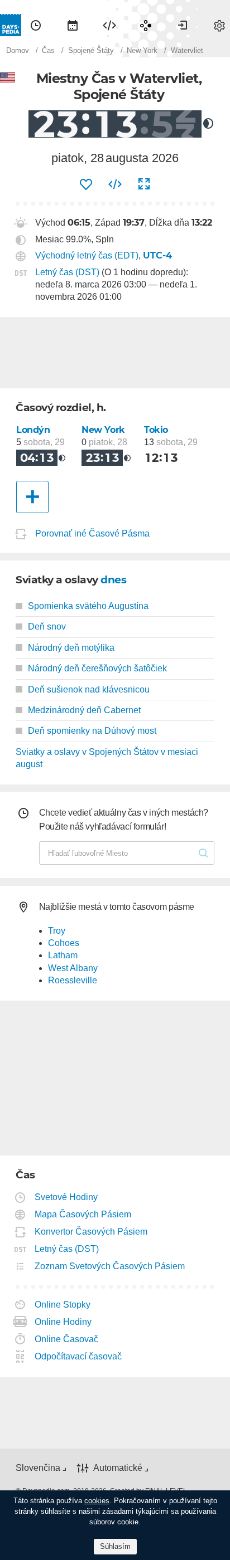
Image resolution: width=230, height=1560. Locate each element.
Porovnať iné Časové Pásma (92, 533)
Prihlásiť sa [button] (182, 25)
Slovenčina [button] (38, 1468)
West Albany (73, 968)
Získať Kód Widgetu (115, 184)
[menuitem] (35, 25)
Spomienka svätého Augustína (88, 606)
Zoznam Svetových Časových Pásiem (110, 1266)
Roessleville (72, 980)
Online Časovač (66, 1339)
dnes (113, 579)
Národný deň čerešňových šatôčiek (97, 668)
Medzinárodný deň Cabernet (84, 710)
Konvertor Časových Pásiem (91, 1231)
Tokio (156, 430)
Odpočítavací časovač (78, 1356)
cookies (96, 1500)
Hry (145, 25)
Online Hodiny (63, 1322)
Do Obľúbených (86, 184)
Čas (35, 25)
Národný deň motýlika (71, 647)
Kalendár (72, 25)
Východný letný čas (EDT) (86, 255)
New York (103, 430)
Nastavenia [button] (219, 25)
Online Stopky (62, 1304)
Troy (56, 930)
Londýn (33, 430)
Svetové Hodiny (66, 1197)
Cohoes (63, 943)
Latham (63, 955)
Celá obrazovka (144, 184)
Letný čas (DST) (67, 272)
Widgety (109, 25)
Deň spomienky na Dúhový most (92, 730)
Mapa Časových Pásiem (83, 1214)
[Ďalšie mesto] (32, 497)
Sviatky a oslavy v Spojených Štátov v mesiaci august (107, 758)
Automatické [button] (117, 1468)
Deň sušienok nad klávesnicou (89, 689)
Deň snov (47, 626)
